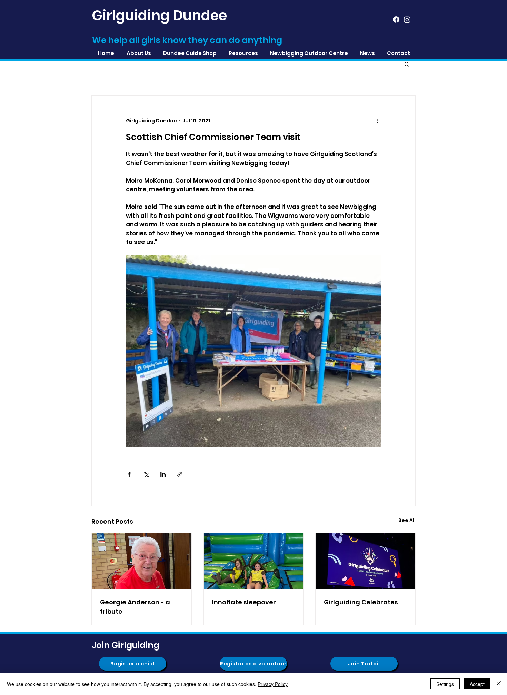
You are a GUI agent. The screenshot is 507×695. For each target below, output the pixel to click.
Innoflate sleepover (244, 602)
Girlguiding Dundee (159, 15)
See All (407, 520)
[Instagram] (407, 19)
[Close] (499, 683)
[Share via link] (180, 474)
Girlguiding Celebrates (361, 602)
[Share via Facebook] (129, 474)
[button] (243, 53)
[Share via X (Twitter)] (146, 474)
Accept (477, 684)
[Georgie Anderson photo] (141, 561)
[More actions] (377, 121)
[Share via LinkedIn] (163, 474)
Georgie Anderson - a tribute (135, 607)
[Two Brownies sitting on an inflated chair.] (254, 561)
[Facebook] (396, 19)
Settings (445, 684)
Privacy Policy (273, 684)
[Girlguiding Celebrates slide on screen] (365, 561)
